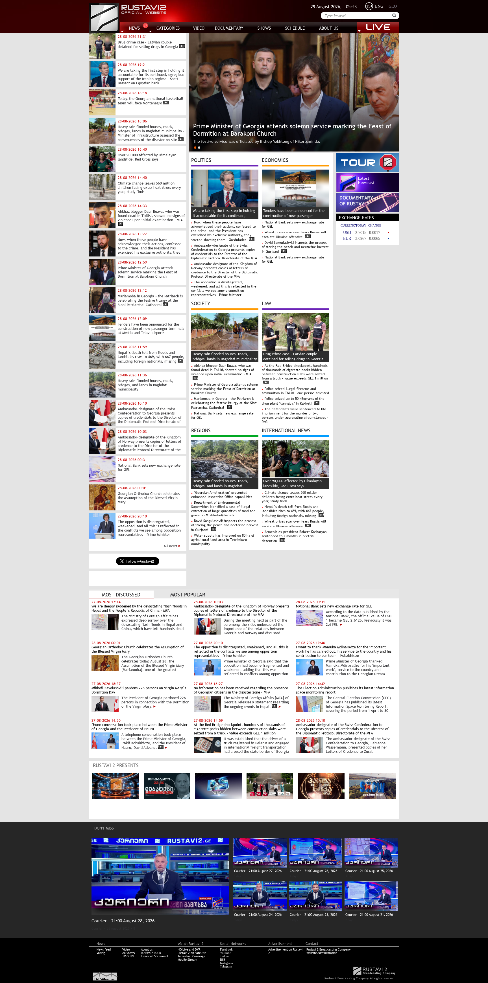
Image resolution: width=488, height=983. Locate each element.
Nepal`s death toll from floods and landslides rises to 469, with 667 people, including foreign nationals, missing (293, 511)
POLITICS (201, 159)
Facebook (226, 949)
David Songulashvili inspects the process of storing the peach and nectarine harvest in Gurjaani (295, 247)
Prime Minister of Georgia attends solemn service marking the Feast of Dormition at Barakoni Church (224, 389)
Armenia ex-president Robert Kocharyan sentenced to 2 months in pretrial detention (294, 536)
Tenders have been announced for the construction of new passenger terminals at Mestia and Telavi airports (294, 216)
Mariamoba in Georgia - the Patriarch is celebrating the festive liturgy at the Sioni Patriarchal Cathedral (224, 403)
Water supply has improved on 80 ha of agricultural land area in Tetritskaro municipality (222, 540)
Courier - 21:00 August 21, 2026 (369, 915)
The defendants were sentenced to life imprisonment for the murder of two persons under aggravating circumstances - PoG (295, 415)
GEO (393, 6)
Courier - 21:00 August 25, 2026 (369, 871)
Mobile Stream (187, 959)
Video (126, 949)
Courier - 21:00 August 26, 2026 (313, 871)
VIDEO (198, 28)
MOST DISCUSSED (121, 595)
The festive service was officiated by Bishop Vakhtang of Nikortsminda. (256, 141)
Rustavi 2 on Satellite (192, 953)
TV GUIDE (128, 956)
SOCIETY (200, 303)
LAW (266, 303)
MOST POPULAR (187, 595)
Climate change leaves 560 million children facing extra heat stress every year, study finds (292, 497)
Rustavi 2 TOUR (151, 953)
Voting (101, 953)
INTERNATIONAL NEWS (286, 430)
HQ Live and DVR (189, 949)
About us (146, 949)
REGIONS (201, 430)
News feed (104, 949)
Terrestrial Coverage (191, 956)
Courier (97, 929)
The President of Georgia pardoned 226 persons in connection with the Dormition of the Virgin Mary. (155, 702)
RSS (222, 959)
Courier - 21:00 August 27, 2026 (258, 871)
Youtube (225, 953)
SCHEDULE (295, 28)
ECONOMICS (275, 159)
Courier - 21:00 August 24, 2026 (258, 915)
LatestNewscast (366, 180)
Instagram (226, 963)
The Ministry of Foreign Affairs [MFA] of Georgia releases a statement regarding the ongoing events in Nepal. (256, 702)
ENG (379, 6)
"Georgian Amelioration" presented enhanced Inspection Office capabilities (221, 495)
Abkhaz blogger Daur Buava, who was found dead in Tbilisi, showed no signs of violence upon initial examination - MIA (222, 370)
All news (171, 546)
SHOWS (264, 28)
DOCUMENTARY (229, 28)
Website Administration (321, 953)
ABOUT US (328, 28)
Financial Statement (154, 956)
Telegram (226, 966)
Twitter (224, 956)
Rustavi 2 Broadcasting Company (328, 949)
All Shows (128, 953)
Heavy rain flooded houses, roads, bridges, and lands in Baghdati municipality (220, 486)
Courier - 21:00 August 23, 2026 (313, 915)
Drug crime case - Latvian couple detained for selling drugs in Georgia (293, 356)
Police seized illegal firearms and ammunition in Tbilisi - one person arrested (295, 391)
